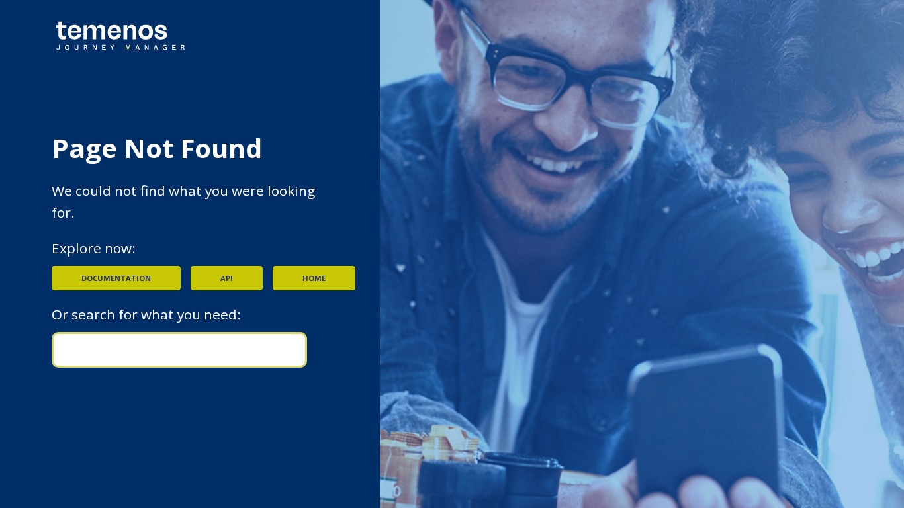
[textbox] (179, 349)
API (226, 278)
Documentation (116, 278)
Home (314, 278)
